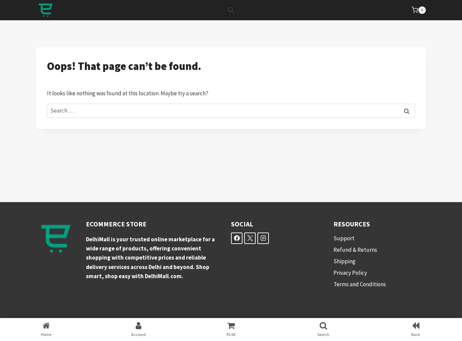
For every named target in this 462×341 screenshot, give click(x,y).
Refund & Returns (355, 249)
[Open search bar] (231, 10)
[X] (250, 238)
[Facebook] (236, 238)
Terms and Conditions (359, 284)
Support (343, 238)
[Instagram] (263, 238)
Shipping (344, 261)
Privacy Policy (350, 272)
